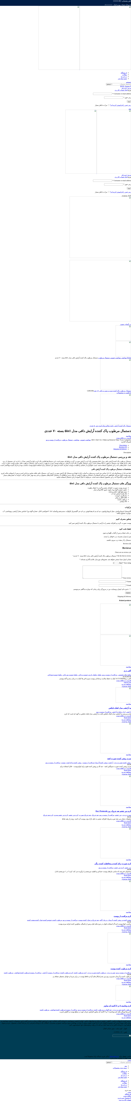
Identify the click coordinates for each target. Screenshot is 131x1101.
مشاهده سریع (126, 684)
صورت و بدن (126, 815)
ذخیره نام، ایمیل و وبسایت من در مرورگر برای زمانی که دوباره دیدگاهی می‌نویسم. (101, 589)
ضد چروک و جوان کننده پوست (88, 920)
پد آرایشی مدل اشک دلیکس (120, 708)
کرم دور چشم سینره (61, 815)
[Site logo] (105, 69)
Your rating (127, 563)
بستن (129, 1060)
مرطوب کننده (8, 973)
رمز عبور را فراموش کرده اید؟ (120, 105)
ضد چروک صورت (85, 815)
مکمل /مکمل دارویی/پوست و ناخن (89, 675)
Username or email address (121, 94)
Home (129, 358)
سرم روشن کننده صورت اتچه (119, 758)
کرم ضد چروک (48, 815)
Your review (126, 578)
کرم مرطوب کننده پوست (121, 969)
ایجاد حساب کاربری (121, 90)
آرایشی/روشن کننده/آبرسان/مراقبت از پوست (98, 763)
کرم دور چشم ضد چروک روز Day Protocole (113, 811)
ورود (129, 101)
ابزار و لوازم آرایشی (118, 712)
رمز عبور (127, 97)
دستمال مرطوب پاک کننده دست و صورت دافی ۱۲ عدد (112, 391)
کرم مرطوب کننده (80, 973)
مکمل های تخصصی (124, 675)
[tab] (63, 445)
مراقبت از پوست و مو (53, 440)
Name (128, 581)
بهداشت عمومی (115, 358)
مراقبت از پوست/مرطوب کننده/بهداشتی (27, 973)
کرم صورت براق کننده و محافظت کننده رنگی (112, 864)
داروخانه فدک (114, 1056)
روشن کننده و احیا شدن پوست (71, 763)
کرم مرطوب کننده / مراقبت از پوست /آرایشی (57, 973)
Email (128, 585)
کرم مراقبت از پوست (122, 916)
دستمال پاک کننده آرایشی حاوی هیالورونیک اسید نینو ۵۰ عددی (110, 426)
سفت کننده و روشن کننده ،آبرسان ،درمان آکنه (115, 920)
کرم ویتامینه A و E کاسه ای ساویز (117, 1006)
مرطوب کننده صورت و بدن (96, 973)
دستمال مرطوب (104, 358)
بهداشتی (124, 358)
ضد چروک (95, 815)
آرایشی (128, 712)
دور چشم (118, 815)
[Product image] (115, 665)
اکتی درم (127, 671)
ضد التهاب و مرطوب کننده (103, 1010)
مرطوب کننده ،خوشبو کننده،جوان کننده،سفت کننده (44, 920)
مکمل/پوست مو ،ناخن (70, 675)
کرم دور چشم (73, 815)
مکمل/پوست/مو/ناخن (54, 675)
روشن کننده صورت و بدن (122, 763)
